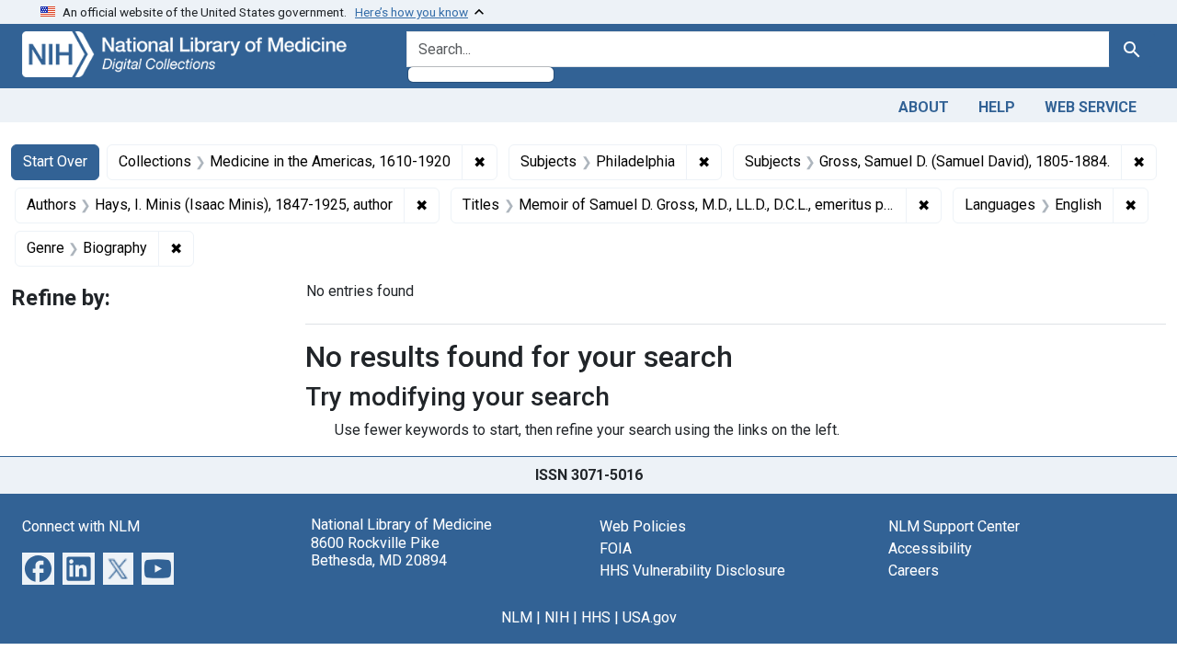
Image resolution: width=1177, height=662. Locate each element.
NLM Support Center (954, 526)
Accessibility (930, 548)
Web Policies (643, 526)
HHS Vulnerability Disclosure (692, 570)
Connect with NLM (81, 526)
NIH (556, 617)
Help (996, 107)
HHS (596, 617)
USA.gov (650, 617)
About (923, 107)
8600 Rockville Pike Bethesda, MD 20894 (379, 551)
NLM (516, 617)
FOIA (616, 548)
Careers (913, 570)
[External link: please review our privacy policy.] (38, 567)
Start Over (55, 161)
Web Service (1091, 107)
